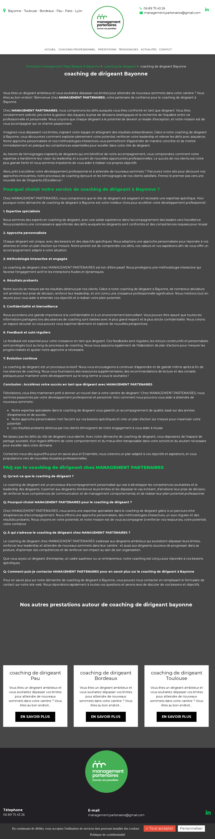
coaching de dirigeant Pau (35, 675)
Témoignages (128, 49)
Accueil (50, 49)
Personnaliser (191, 828)
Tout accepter (160, 828)
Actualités (148, 49)
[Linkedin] (207, 9)
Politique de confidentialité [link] (107, 834)
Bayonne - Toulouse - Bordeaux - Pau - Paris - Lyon (44, 11)
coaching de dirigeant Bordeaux (106, 675)
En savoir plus (35, 717)
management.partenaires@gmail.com (172, 13)
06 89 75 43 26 (14, 812)
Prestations (107, 49)
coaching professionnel (77, 49)
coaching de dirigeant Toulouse (176, 675)
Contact (165, 49)
